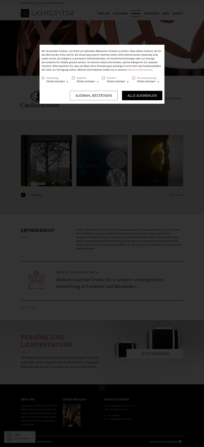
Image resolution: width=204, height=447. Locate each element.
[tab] (54, 82)
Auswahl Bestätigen (93, 95)
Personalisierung (146, 78)
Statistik (81, 78)
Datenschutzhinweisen (140, 69)
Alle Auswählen (142, 95)
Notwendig (52, 78)
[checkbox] (43, 78)
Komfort (111, 78)
